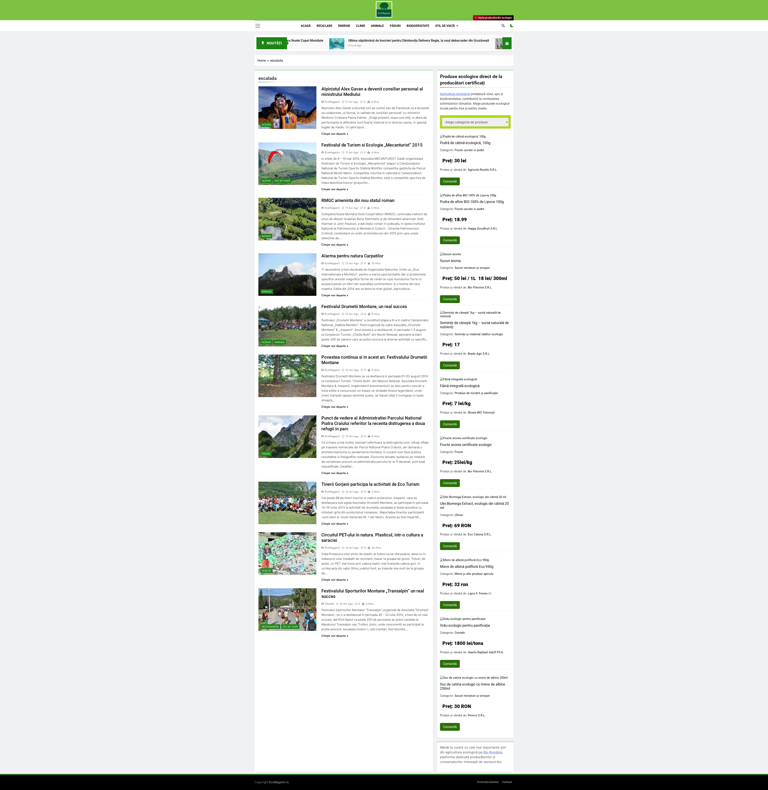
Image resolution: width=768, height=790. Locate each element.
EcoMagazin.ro (279, 782)
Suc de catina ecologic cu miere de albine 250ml (472, 686)
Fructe (459, 452)
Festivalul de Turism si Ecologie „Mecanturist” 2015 (372, 145)
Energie (344, 26)
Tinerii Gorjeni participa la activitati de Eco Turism (370, 484)
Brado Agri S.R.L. (479, 353)
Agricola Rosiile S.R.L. (482, 170)
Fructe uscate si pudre (469, 150)
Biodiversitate (418, 26)
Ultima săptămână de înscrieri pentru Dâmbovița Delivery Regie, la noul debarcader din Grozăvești (356, 40)
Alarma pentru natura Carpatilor (352, 255)
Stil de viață (445, 26)
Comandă (450, 181)
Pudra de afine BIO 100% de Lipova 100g (472, 202)
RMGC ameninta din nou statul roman (357, 200)
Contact (507, 782)
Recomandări (270, 626)
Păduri (395, 26)
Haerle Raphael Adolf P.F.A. (486, 652)
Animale (377, 26)
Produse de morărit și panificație (476, 393)
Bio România (492, 752)
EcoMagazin (332, 102)
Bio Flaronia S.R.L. (480, 287)
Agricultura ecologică (455, 94)
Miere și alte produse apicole (474, 574)
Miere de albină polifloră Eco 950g (466, 566)
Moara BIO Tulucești (481, 412)
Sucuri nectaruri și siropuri (472, 268)
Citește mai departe (333, 134)
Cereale (460, 632)
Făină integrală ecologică (460, 386)
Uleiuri (459, 515)
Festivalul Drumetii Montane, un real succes (364, 306)
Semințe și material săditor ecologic (479, 334)
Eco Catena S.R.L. (480, 534)
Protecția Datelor (488, 782)
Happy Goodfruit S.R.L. (483, 228)
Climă (360, 26)
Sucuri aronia (450, 261)
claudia (329, 604)
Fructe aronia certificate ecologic (466, 445)
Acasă (306, 26)
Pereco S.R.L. (477, 715)
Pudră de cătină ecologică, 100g (465, 143)
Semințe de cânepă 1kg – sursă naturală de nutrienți (474, 325)
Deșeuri (266, 570)
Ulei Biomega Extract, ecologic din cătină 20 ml (474, 505)
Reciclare (324, 26)
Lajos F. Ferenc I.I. (480, 593)
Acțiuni (266, 124)
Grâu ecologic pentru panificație (465, 625)
